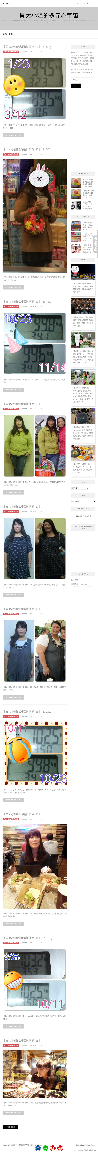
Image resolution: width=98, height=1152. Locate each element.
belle (24, 51)
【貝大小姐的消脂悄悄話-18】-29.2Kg (27, 711)
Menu (7, 3)
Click (95, 244)
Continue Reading (13, 135)
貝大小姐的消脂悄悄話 (11, 51)
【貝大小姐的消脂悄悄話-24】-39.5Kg (27, 46)
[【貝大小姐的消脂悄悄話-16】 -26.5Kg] (35, 980)
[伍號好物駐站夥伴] (83, 517)
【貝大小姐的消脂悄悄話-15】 (22, 1040)
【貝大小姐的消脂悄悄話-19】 (22, 609)
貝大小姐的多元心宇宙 (49, 15)
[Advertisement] (83, 130)
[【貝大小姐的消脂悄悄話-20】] (35, 548)
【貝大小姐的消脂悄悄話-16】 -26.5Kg (27, 938)
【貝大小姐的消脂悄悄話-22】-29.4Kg (27, 301)
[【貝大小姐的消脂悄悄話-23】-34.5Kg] (35, 216)
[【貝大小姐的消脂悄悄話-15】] (35, 1074)
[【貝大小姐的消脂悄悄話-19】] (35, 651)
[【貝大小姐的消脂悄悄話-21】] (35, 446)
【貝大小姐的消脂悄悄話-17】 (22, 814)
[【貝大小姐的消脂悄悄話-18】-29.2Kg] (35, 753)
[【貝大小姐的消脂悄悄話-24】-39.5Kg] (35, 88)
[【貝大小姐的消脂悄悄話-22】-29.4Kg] (35, 343)
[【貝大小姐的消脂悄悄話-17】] (35, 866)
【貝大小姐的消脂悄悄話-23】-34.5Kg (27, 149)
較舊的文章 (11, 1127)
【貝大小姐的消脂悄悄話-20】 (22, 506)
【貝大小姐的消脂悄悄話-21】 (22, 404)
